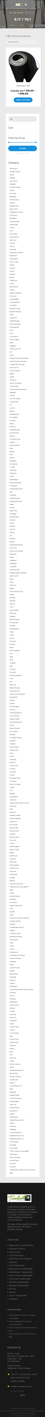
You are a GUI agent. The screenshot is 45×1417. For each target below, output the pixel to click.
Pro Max (13, 193)
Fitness (12, 644)
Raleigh (13, 392)
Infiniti (12, 1123)
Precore (13, 1058)
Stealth (12, 744)
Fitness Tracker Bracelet (19, 358)
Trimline (13, 993)
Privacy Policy (15, 1252)
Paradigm (13, 986)
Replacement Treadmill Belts (21, 1245)
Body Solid (14, 750)
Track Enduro (15, 445)
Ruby (12, 423)
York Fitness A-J (16, 1098)
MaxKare (13, 560)
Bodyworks (14, 206)
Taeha (12, 265)
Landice (13, 859)
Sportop (13, 806)
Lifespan (13, 1129)
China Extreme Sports (18, 389)
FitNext (12, 178)
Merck (12, 604)
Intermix (13, 585)
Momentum (14, 237)
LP (11, 405)
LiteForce (13, 856)
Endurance (14, 952)
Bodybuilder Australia (18, 573)
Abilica (12, 436)
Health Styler (15, 719)
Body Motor (14, 831)
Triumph (13, 772)
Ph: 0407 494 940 (17, 1391)
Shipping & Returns (17, 1249)
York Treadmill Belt (16, 1265)
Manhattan (14, 479)
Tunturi (12, 1030)
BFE (11, 666)
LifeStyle (13, 470)
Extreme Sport (15, 324)
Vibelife (13, 184)
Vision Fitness (15, 1157)
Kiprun (12, 411)
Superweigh (14, 221)
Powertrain (14, 622)
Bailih (12, 374)
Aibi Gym (13, 240)
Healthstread (15, 430)
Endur (12, 725)
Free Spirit (14, 940)
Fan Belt (13, 1145)
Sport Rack (14, 747)
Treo (11, 909)
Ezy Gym (13, 641)
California (13, 280)
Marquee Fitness (16, 545)
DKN (11, 343)
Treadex (13, 495)
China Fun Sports (16, 884)
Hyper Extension (16, 905)
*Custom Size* (15, 933)
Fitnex (12, 507)
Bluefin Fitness (15, 312)
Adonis (12, 203)
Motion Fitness (15, 958)
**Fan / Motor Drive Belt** (19, 1151)
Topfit (12, 377)
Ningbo (12, 616)
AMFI (12, 315)
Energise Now (15, 778)
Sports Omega (15, 383)
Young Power (15, 439)
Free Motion (14, 1108)
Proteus (13, 1126)
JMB (11, 660)
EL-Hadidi (13, 417)
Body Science (15, 1064)
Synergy (13, 759)
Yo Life (12, 467)
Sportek (13, 249)
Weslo (12, 971)
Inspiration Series (16, 212)
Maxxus (12, 427)
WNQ (12, 532)
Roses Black (14, 629)
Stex (11, 890)
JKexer (12, 1008)
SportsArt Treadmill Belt (19, 1285)
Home (12, 25)
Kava (12, 579)
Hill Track (13, 862)
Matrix (12, 1048)
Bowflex (13, 899)
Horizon (13, 1167)
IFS (11, 352)
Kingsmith (13, 697)
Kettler (12, 793)
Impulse (13, 961)
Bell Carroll (14, 576)
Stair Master (14, 865)
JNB (11, 657)
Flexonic (13, 1017)
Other (12, 893)
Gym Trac (13, 548)
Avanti (12, 1114)
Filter (23, 148)
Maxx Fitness (15, 728)
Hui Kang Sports (16, 722)
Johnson (13, 1045)
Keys (11, 647)
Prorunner (14, 825)
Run (11, 492)
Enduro (12, 539)
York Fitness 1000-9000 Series (21, 989)
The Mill (12, 672)
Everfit (12, 912)
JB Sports (13, 168)
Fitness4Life (14, 327)
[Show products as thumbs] (6, 36)
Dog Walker (14, 299)
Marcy (12, 246)
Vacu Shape (14, 339)
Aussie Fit (13, 318)
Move (12, 638)
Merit (12, 965)
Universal (13, 902)
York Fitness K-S (16, 1132)
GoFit (12, 946)
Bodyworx (14, 1111)
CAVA (12, 228)
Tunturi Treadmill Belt (18, 1296)
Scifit (12, 476)
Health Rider (14, 1095)
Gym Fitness (14, 716)
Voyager (13, 514)
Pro (11, 654)
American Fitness (16, 551)
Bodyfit (12, 741)
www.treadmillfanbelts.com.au (22, 1416)
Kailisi (12, 853)
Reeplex (13, 461)
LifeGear (13, 1014)
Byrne (12, 277)
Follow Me (14, 766)
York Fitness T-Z (16, 1086)
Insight (12, 930)
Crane (12, 949)
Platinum (13, 554)
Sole (11, 943)
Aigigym (13, 346)
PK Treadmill (14, 650)
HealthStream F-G (17, 1070)
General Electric (16, 713)
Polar (12, 557)
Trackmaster (14, 846)
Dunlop (12, 769)
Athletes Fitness (16, 937)
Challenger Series (17, 927)
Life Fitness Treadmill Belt (19, 1279)
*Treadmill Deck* (16, 489)
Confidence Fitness (17, 955)
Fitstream (13, 256)
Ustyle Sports (15, 498)
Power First (14, 1039)
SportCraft (14, 828)
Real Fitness (14, 517)
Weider (12, 734)
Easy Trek (13, 511)
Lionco (12, 408)
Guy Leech (14, 336)
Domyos (13, 296)
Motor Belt (14, 1142)
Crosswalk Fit (15, 302)
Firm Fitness (14, 433)
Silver (12, 175)
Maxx (12, 632)
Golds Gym (14, 1080)
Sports (12, 458)
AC (11, 535)
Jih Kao (12, 526)
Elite (11, 1089)
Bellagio (13, 196)
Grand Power (15, 968)
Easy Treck (14, 209)
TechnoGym (14, 1005)
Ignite (12, 588)
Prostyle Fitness (16, 738)
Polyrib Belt (14, 1101)
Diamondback (15, 818)
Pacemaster (14, 706)
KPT (11, 455)
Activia (12, 243)
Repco (12, 1083)
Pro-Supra (14, 731)
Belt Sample (14, 619)
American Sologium (17, 694)
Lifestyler (13, 563)
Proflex (12, 626)
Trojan (12, 787)
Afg (11, 1036)
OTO (11, 607)
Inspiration (13, 1299)
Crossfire (13, 305)
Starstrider (14, 224)
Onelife (12, 663)
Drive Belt (14, 1148)
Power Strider (15, 187)
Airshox (12, 268)
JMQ (11, 582)
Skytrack (13, 473)
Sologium (13, 486)
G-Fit (11, 330)
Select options (23, 100)
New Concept (15, 784)
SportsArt (13, 1154)
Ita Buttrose (14, 414)
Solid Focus (14, 868)
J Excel (12, 529)
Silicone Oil (14, 367)
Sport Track (14, 849)
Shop (22, 25)
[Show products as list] (9, 36)
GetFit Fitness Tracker (18, 361)
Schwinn (13, 781)
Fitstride (13, 977)
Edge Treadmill (15, 293)
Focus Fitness (15, 371)
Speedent (14, 797)
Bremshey (14, 974)
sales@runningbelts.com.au (21, 1386)
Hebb (12, 594)
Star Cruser (14, 262)
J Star (12, 523)
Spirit (12, 1024)
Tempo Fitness (15, 1076)
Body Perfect (15, 896)
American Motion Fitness (19, 918)
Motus (12, 775)
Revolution (14, 287)
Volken (12, 442)
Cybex (12, 983)
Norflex (12, 924)
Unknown (13, 215)
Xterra (12, 700)
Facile (12, 290)
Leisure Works (15, 921)
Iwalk (12, 504)
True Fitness (14, 1033)
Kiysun (12, 451)
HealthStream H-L (17, 1139)
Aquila (12, 703)
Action (12, 996)
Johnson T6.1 (23, 86)
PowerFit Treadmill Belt (19, 1282)
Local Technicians (16, 1255)
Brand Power (15, 688)
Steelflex (13, 1020)
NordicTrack (14, 1160)
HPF (11, 809)
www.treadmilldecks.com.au (12, 1411)
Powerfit (13, 566)
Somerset (14, 464)
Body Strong (15, 308)
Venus (12, 190)
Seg (11, 753)
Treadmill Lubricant (17, 364)
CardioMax (14, 402)
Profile (12, 1011)
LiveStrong (14, 1042)
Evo (11, 682)
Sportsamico (15, 691)
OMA (12, 915)
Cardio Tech (14, 1027)
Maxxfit (12, 601)
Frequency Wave (16, 252)
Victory (12, 710)
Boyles (12, 274)
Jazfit (12, 1067)
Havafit (12, 598)
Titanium (13, 380)
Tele (11, 448)
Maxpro (13, 980)
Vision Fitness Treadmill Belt (20, 1275)
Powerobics (14, 200)
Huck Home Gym (16, 591)
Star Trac (13, 1104)
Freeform (13, 821)
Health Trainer (15, 172)
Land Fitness (14, 570)
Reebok (13, 1092)
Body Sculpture (16, 675)
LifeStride (13, 874)
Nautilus (13, 999)
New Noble (14, 610)
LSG (11, 790)
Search (11, 119)
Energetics (14, 259)
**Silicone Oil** (15, 349)
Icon (11, 231)
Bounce (13, 685)
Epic (11, 1052)
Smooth (13, 840)
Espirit (12, 542)
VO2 (11, 678)
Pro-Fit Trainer (15, 399)
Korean (12, 520)
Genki (12, 271)
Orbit (12, 1061)
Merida (12, 762)
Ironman (13, 871)
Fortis (12, 284)
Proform (13, 1164)
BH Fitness (14, 1073)
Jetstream (14, 1002)
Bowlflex (13, 218)
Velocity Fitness (16, 501)
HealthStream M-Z (17, 1120)
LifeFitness (14, 1117)
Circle (12, 843)
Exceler (13, 420)
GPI (11, 1055)
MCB (12, 635)
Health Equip (15, 321)
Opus (12, 756)
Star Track (14, 181)
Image (12, 877)
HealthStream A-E (17, 1136)
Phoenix (13, 613)
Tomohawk (14, 386)
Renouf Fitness (15, 483)
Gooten (13, 669)
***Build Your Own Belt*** (19, 887)
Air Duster (13, 234)
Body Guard (14, 837)
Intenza (12, 812)
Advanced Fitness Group (19, 803)
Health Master (15, 815)
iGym (12, 355)
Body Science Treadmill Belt (20, 1269)
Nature (12, 881)
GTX (11, 333)
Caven (12, 395)
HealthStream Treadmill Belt (21, 1272)
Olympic (13, 800)
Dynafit (12, 834)
